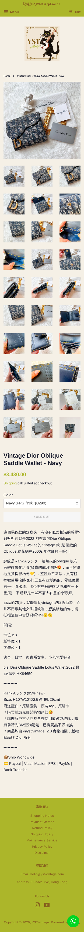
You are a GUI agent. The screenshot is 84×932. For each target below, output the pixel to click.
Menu (14, 12)
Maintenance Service (42, 840)
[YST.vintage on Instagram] (37, 906)
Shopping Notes (42, 815)
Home (7, 76)
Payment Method (42, 822)
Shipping (10, 483)
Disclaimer (42, 852)
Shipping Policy (42, 834)
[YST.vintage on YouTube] (47, 906)
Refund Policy (42, 828)
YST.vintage (40, 922)
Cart (77, 12)
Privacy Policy (42, 846)
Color (8, 495)
